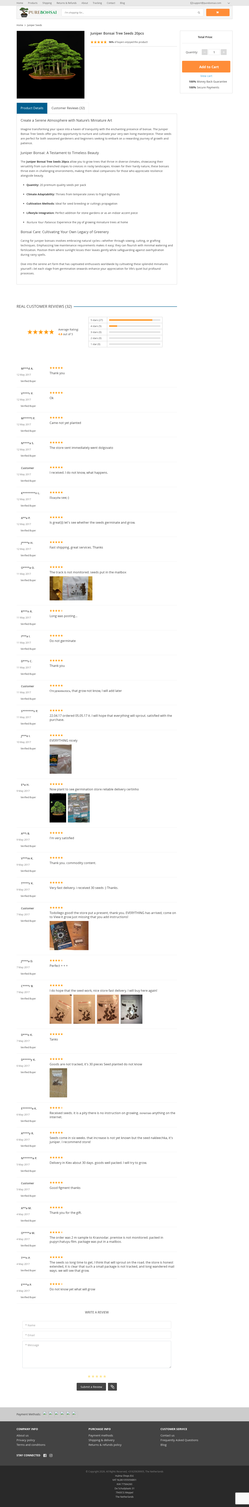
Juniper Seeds (34, 25)
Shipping (47, 2)
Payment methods (101, 1435)
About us (23, 1435)
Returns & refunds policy (105, 1445)
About (85, 2)
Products (33, 2)
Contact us (167, 1435)
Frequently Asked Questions (179, 1440)
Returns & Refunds (67, 2)
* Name (30, 1325)
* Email (30, 1335)
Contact (111, 2)
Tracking (97, 2)
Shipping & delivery (102, 1440)
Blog (122, 2)
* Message (32, 1345)
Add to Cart (208, 67)
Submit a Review (91, 1387)
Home (20, 2)
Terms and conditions (31, 1445)
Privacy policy (26, 1440)
